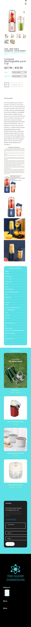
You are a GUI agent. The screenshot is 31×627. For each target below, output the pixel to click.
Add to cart (17, 85)
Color (5, 72)
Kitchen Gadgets (20, 51)
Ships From (7, 76)
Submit (10, 544)
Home (6, 49)
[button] (24, 12)
